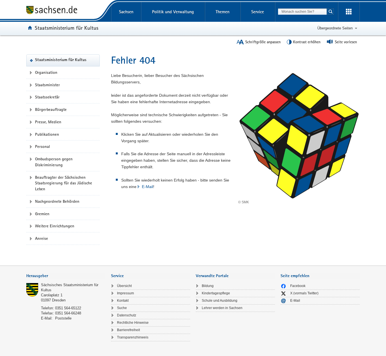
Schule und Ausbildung (219, 301)
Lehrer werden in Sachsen (222, 308)
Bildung (208, 286)
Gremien (42, 213)
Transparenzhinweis (132, 337)
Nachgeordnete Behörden (57, 201)
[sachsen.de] (65, 11)
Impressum (125, 293)
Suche (122, 308)
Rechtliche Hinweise (133, 323)
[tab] (65, 276)
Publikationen (47, 134)
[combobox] (302, 11)
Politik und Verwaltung (173, 11)
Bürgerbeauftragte (51, 109)
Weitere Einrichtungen (54, 225)
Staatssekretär (47, 97)
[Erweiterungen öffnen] (349, 12)
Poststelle (63, 318)
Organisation (46, 72)
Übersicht (124, 286)
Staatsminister (47, 84)
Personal (42, 146)
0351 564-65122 (68, 308)
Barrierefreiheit (128, 330)
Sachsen (126, 11)
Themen (222, 11)
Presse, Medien (48, 121)
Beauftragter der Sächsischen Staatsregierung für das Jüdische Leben (63, 183)
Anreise (41, 238)
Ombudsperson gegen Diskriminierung (54, 161)
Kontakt (123, 301)
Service (257, 11)
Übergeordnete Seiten (335, 28)
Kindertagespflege (216, 293)
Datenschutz (126, 315)
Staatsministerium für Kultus (66, 27)
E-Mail (147, 186)
